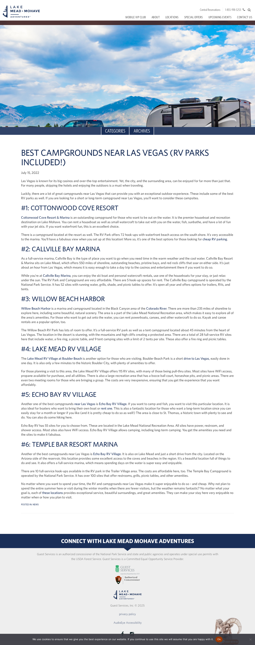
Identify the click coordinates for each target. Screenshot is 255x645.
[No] (250, 639)
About (156, 17)
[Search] (249, 10)
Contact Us (244, 17)
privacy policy (127, 614)
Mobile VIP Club (135, 17)
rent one (106, 408)
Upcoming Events (220, 17)
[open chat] (228, 631)
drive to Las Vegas (196, 358)
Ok (219, 639)
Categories (115, 131)
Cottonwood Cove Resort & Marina (45, 217)
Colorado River (156, 308)
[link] (127, 570)
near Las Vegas (84, 404)
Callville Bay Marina (57, 275)
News (36, 504)
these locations (52, 493)
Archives (142, 131)
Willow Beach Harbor (36, 308)
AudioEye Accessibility (127, 622)
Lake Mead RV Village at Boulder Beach (54, 358)
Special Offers (193, 17)
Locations (172, 17)
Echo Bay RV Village (113, 404)
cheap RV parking (215, 239)
